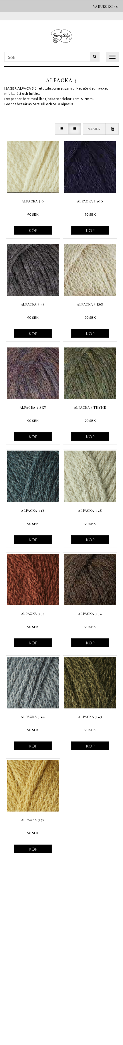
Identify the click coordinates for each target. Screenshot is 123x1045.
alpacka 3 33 (33, 613)
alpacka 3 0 (33, 201)
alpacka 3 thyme (90, 407)
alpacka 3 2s (90, 510)
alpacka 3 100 (90, 201)
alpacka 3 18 (32, 510)
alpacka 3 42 (33, 716)
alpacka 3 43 (90, 716)
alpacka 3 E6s (90, 304)
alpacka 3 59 (33, 819)
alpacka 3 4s (33, 304)
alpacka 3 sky (33, 407)
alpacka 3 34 (90, 613)
